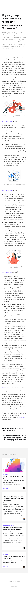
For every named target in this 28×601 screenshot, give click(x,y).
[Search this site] (22, 2)
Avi (4, 12)
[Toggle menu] (25, 2)
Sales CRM (8, 12)
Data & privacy (14, 586)
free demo (21, 417)
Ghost (16, 591)
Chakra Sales (5, 388)
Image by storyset (7, 121)
